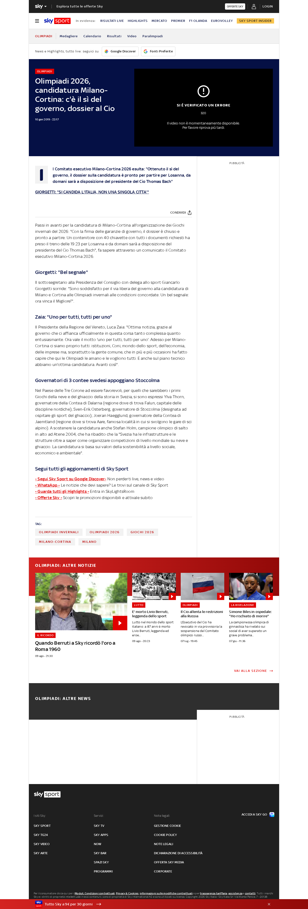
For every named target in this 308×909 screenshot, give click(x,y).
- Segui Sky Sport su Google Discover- (70, 478)
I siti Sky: (40, 815)
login (268, 6)
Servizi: (99, 815)
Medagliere (69, 36)
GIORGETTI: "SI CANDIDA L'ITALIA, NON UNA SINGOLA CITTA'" (92, 192)
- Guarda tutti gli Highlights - (62, 491)
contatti (250, 893)
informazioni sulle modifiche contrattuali (166, 893)
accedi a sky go (254, 814)
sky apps (101, 835)
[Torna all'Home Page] (57, 21)
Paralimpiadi (152, 36)
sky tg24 (41, 835)
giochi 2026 (142, 532)
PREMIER (178, 21)
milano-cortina (55, 542)
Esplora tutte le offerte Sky (80, 6)
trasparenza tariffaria (213, 893)
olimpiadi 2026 (105, 532)
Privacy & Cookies (127, 893)
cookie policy (165, 835)
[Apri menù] (37, 21)
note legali (163, 844)
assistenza (235, 893)
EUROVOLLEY (222, 21)
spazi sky (101, 862)
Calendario (92, 36)
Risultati (114, 36)
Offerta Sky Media (169, 862)
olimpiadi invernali (59, 532)
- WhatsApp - (47, 485)
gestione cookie (167, 826)
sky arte (41, 853)
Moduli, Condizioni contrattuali (95, 893)
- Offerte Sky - (48, 497)
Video (132, 36)
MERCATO (159, 21)
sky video (42, 844)
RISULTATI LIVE (112, 21)
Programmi (103, 871)
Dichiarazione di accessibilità (178, 853)
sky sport (42, 826)
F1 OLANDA (198, 21)
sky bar (100, 853)
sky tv (99, 826)
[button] (146, 904)
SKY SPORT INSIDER (255, 21)
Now (98, 844)
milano (89, 542)
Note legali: (162, 815)
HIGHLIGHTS (138, 21)
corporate (163, 871)
